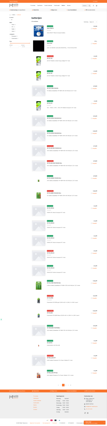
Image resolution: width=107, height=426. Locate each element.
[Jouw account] (93, 5)
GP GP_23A (49, 58)
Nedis (14, 29)
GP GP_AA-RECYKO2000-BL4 (54, 133)
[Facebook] (85, 412)
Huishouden (36, 402)
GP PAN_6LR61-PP (51, 357)
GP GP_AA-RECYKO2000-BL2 (54, 118)
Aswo (14, 24)
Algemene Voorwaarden (35, 423)
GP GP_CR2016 (50, 208)
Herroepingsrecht (46, 423)
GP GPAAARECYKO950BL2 (53, 327)
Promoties (35, 396)
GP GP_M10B (50, 298)
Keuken (35, 407)
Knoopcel (15, 36)
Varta (13, 31)
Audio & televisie (37, 400)
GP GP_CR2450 (50, 268)
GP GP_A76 (49, 103)
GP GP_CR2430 (50, 253)
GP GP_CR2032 (50, 238)
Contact (95, 1)
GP (13, 26)
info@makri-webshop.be (91, 406)
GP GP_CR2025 (50, 223)
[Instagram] (88, 412)
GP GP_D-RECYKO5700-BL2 (54, 283)
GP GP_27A (49, 73)
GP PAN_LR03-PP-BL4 (52, 372)
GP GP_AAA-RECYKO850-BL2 (54, 148)
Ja (11, 19)
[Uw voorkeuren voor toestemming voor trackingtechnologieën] (1, 319)
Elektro (35, 405)
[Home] (10, 14)
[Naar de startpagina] (14, 5)
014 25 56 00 (89, 409)
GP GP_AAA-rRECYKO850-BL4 (54, 163)
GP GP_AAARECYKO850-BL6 (54, 178)
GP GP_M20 (50, 312)
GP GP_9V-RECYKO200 (52, 88)
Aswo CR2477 (50, 28)
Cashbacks (36, 398)
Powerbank (15, 38)
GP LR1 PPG (49, 342)
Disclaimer (54, 423)
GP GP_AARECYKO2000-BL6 (54, 193)
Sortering (86, 22)
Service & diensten (14, 1)
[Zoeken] (89, 5)
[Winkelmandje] (96, 5)
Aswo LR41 (49, 43)
